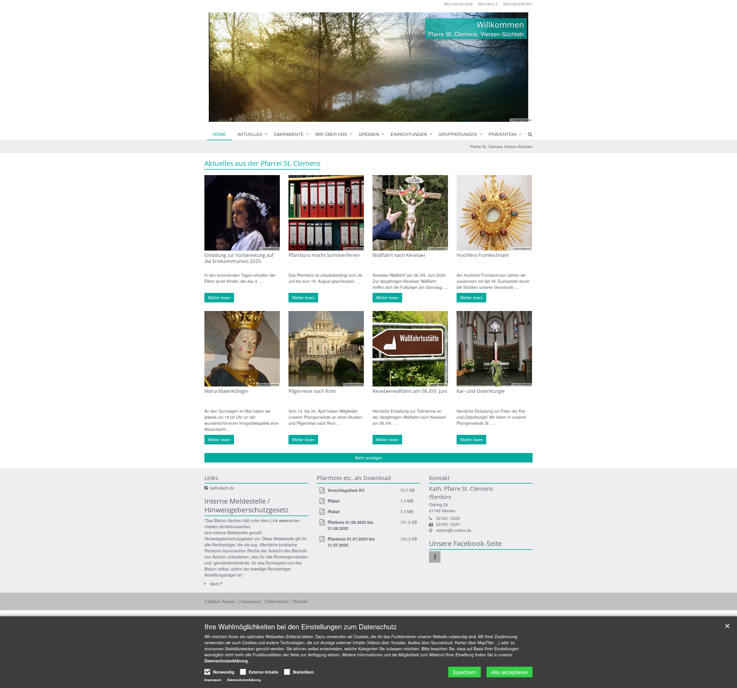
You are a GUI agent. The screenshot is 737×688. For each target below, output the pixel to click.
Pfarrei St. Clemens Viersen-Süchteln (501, 146)
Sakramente (289, 134)
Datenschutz (278, 601)
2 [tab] (355, 116)
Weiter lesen (219, 297)
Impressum (251, 601)
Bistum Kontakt (518, 3)
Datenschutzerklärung (226, 661)
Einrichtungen (409, 134)
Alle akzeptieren (509, 672)
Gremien (369, 134)
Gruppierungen (457, 134)
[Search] (527, 134)
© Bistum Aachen (220, 601)
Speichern (464, 672)
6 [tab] (390, 116)
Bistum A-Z (487, 3)
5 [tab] (381, 116)
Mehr (215, 584)
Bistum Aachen (458, 3)
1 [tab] (347, 116)
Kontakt (300, 601)
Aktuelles (250, 134)
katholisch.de (222, 488)
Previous (219, 67)
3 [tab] (364, 116)
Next (518, 67)
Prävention (502, 134)
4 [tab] (373, 116)
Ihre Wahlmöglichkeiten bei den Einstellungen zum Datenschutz (300, 626)
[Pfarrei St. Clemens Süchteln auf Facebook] (434, 557)
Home (219, 134)
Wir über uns (331, 134)
